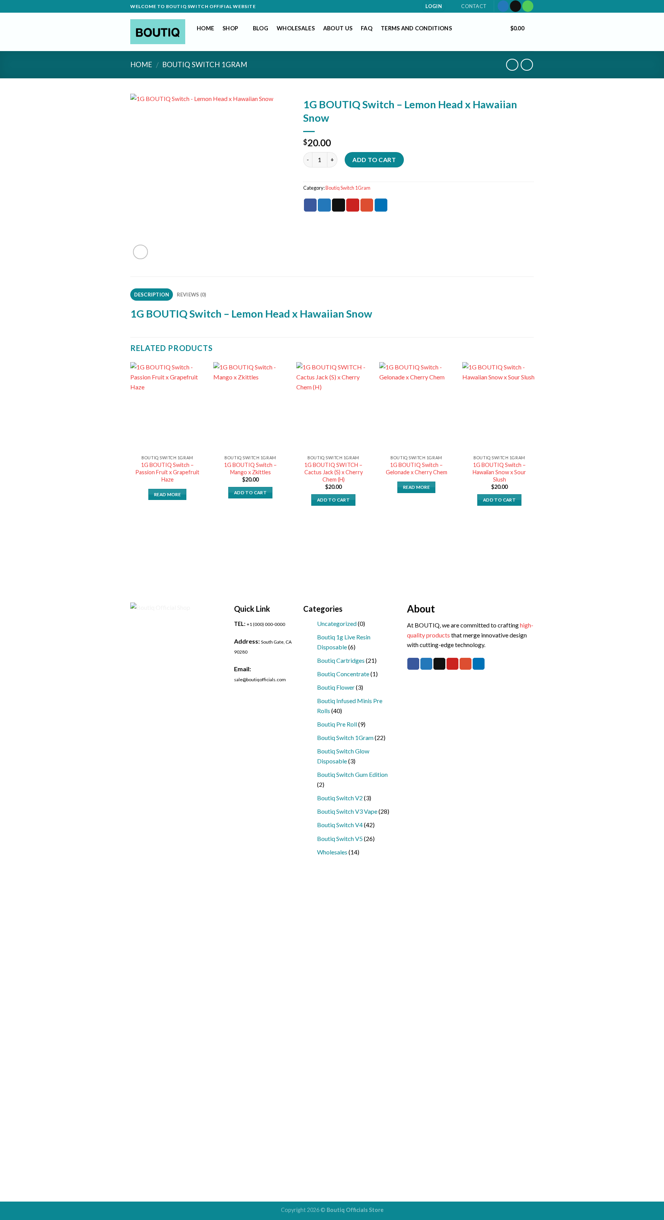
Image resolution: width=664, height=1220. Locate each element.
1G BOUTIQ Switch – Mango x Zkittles (250, 468)
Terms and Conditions (416, 28)
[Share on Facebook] (310, 205)
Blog (260, 28)
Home (205, 28)
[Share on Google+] (367, 205)
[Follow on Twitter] (503, 6)
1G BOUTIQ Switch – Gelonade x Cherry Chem (416, 468)
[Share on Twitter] (324, 205)
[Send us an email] (515, 6)
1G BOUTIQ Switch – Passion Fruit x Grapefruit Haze (167, 472)
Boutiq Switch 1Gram (204, 64)
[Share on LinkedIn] (381, 205)
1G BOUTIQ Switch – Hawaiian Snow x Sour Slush (499, 472)
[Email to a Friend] (338, 205)
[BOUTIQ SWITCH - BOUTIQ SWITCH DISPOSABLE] (157, 32)
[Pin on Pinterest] (352, 205)
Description (151, 294)
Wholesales (296, 28)
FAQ (366, 28)
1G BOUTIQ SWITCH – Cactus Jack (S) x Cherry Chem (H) (333, 472)
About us (337, 28)
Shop (230, 28)
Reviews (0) (191, 294)
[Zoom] (140, 252)
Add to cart (374, 159)
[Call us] (527, 6)
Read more (167, 494)
